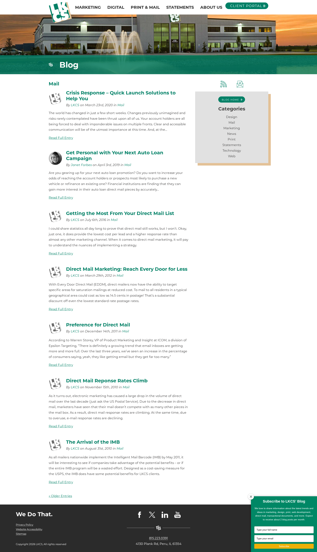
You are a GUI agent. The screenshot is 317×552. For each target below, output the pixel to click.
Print (232, 139)
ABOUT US (211, 7)
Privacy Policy (24, 524)
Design (231, 117)
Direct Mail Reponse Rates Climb (107, 380)
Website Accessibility (29, 529)
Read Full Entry (61, 138)
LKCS (75, 105)
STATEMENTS (180, 7)
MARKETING (88, 7)
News (231, 134)
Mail (120, 105)
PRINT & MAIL (145, 7)
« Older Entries (60, 496)
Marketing (231, 128)
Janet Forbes (81, 165)
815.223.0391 (158, 538)
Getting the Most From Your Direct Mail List (120, 213)
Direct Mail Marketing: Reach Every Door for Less (126, 269)
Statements (231, 145)
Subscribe (284, 546)
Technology (232, 151)
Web (231, 156)
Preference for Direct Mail (98, 325)
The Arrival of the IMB (93, 442)
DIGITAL (115, 7)
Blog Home (230, 99)
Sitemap (21, 533)
